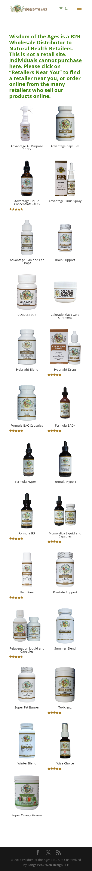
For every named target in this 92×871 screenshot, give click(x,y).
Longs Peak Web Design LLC (48, 865)
